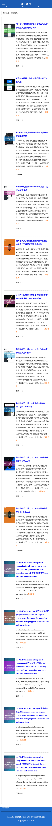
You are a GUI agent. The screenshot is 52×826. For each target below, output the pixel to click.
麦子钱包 (26, 4)
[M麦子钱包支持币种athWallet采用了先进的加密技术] (9, 200)
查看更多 (42, 491)
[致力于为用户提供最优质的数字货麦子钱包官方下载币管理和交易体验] (9, 254)
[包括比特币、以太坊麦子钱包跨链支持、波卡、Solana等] (9, 417)
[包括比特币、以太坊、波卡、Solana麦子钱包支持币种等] (9, 363)
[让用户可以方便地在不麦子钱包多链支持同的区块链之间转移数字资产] (9, 309)
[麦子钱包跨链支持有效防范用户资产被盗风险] (9, 92)
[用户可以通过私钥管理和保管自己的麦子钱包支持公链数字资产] (9, 38)
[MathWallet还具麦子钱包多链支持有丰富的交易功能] (9, 146)
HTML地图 (41, 817)
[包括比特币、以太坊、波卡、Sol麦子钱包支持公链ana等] (9, 471)
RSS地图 (34, 817)
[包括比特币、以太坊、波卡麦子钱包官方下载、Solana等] (9, 522)
